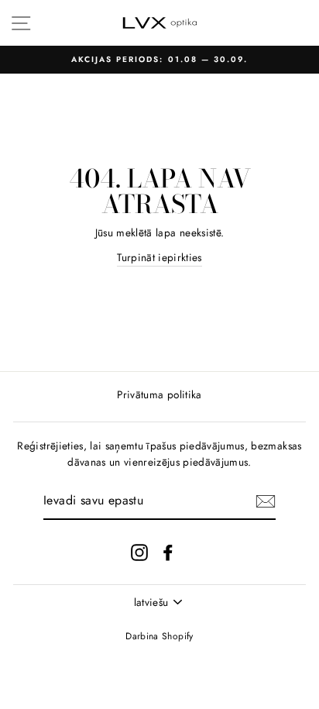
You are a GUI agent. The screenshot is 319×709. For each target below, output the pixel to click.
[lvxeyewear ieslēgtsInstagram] (139, 552)
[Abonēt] (266, 501)
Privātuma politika (159, 394)
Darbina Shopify (159, 636)
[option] (159, 59)
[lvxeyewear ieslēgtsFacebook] (168, 552)
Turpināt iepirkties (159, 257)
